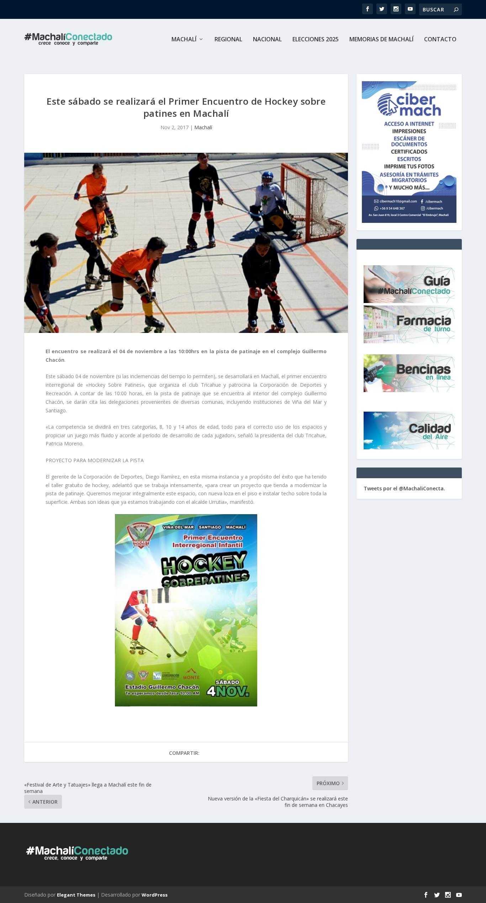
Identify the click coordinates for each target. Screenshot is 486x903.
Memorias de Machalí (381, 39)
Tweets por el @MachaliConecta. (404, 488)
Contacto (440, 39)
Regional (228, 39)
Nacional (267, 39)
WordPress (155, 895)
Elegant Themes (76, 895)
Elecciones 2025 (315, 39)
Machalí (183, 39)
